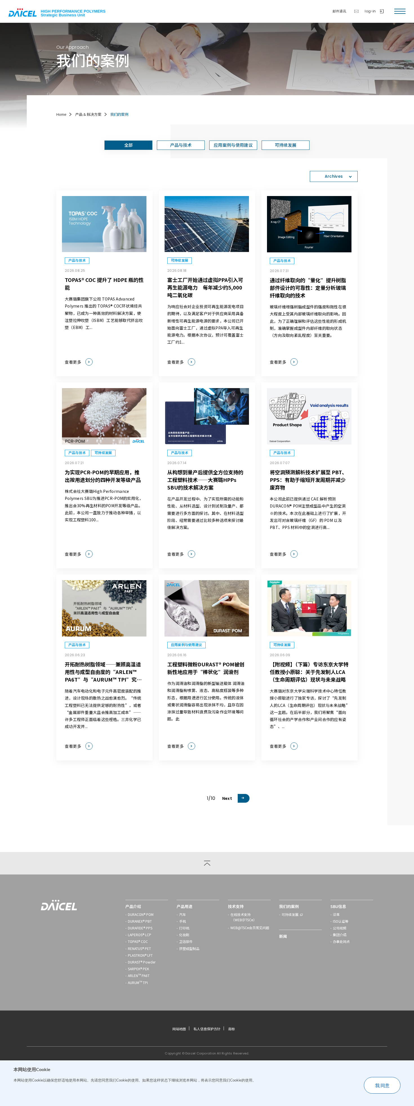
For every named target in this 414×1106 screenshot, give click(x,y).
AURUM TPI (138, 982)
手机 (182, 921)
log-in (370, 11)
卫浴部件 (186, 941)
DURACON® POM (140, 914)
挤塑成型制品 (189, 948)
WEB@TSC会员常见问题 (249, 928)
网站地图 (179, 1028)
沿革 (336, 914)
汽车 (182, 914)
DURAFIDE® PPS (140, 927)
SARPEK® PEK (138, 968)
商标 (231, 1028)
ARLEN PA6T (139, 975)
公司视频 (339, 927)
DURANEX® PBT (140, 921)
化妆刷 (184, 934)
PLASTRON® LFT (140, 955)
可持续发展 (290, 914)
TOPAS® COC (138, 941)
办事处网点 (341, 941)
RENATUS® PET (139, 948)
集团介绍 (339, 934)
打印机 (184, 927)
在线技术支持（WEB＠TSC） (243, 917)
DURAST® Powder (141, 962)
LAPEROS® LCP (139, 934)
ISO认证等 (340, 921)
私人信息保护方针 (207, 1028)
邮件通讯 (339, 11)
